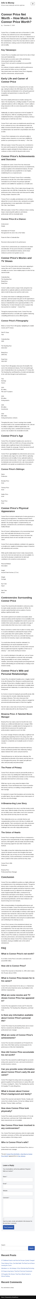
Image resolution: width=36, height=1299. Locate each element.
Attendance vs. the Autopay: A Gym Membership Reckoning (17, 1268)
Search (3, 1245)
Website (5, 1190)
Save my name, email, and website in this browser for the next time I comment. (17, 1222)
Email (5, 1183)
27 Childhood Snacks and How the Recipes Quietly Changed (17, 1260)
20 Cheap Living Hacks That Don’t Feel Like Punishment (16, 1271)
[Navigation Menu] (33, 3)
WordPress (15, 1297)
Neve (2, 1297)
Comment (6, 1197)
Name (5, 1176)
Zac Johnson (21, 1156)
